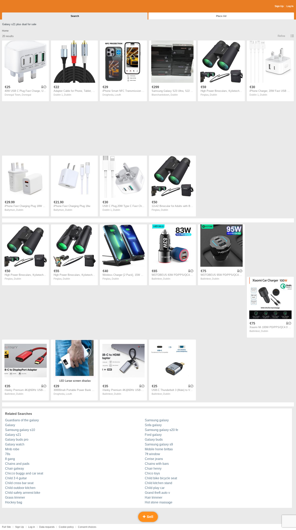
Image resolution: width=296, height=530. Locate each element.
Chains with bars (157, 463)
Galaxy (10, 425)
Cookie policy (66, 527)
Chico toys (152, 473)
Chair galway (14, 468)
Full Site (6, 527)
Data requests (47, 527)
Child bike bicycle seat (161, 478)
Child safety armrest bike (22, 492)
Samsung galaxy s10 (20, 430)
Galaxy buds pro (16, 439)
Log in (31, 527)
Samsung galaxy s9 (159, 444)
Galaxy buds (154, 439)
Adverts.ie (18, 6)
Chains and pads (17, 463)
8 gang (10, 459)
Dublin (67, 94)
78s (7, 454)
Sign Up (279, 6)
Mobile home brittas (159, 449)
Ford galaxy (153, 434)
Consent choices (87, 527)
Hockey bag (13, 502)
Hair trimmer (153, 497)
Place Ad (221, 16)
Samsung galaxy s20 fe (161, 430)
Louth (118, 94)
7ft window (152, 454)
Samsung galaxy (157, 420)
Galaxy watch (14, 444)
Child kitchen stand (158, 483)
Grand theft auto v (157, 492)
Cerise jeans (154, 459)
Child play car (155, 488)
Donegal (26, 94)
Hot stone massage (158, 502)
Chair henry (153, 468)
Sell (149, 517)
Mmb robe (12, 449)
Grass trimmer (15, 497)
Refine (281, 35)
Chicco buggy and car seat (24, 473)
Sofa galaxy (153, 425)
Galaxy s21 (13, 434)
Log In (290, 6)
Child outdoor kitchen (20, 488)
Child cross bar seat (19, 483)
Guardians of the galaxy (22, 420)
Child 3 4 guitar (16, 478)
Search (75, 16)
